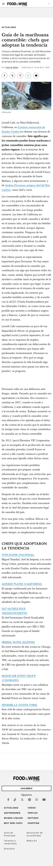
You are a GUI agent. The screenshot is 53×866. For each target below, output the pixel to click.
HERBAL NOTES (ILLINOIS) (18, 642)
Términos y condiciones (10, 842)
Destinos (33, 818)
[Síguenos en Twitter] (22, 799)
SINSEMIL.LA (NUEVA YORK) (19, 705)
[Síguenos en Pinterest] (29, 799)
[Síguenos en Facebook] (8, 799)
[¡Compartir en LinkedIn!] (28, 75)
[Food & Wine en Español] (17, 4)
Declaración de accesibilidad (35, 834)
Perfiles (33, 812)
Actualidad (9, 27)
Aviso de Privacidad (9, 834)
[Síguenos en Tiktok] (15, 799)
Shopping (33, 823)
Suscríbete (26, 788)
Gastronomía (12, 812)
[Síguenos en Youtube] (44, 799)
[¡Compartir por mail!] (36, 75)
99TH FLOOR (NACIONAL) (18, 554)
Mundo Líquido (13, 818)
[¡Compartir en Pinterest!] (20, 75)
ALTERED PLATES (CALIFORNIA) (22, 584)
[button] (3, 4)
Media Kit (32, 840)
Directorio (9, 848)
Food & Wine (12, 67)
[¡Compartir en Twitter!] (12, 75)
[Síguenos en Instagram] (36, 799)
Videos (32, 807)
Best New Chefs (13, 823)
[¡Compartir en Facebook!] (4, 75)
